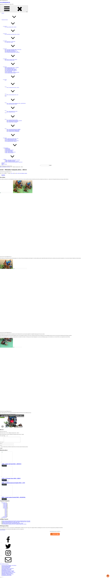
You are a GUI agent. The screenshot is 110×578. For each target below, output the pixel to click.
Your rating (2, 435)
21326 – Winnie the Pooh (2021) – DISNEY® (10, 141)
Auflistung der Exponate (5, 19)
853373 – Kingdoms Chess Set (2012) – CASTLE (13, 87)
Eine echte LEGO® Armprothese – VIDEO (8, 571)
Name (1, 443)
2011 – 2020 (4, 79)
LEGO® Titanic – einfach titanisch (6, 574)
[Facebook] (8, 542)
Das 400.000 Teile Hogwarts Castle (6, 575)
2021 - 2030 (12, 173)
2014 (6, 511)
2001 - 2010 (5, 507)
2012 (6, 509)
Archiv (2, 164)
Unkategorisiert (4, 517)
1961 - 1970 (5, 504)
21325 (18, 173)
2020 (6, 515)
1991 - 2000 (5, 506)
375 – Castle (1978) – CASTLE (9, 42)
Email (1, 445)
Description (3, 174)
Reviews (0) (3, 175)
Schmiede (25, 173)
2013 (6, 510)
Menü (27, 11)
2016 (6, 512)
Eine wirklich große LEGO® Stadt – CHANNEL (8, 572)
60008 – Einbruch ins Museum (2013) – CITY (12, 94)
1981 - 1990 (5, 505)
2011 (5, 80)
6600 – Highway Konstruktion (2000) (9, 60)
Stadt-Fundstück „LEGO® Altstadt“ (7, 569)
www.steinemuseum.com (5, 2)
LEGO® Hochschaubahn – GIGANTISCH (8, 568)
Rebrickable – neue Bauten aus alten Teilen (7, 573)
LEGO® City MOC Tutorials (6, 567)
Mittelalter (22, 173)
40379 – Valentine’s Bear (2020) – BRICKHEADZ (13, 131)
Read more (4, 465)
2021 (16, 173)
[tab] (56, 174)
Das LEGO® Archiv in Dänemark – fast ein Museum (9, 565)
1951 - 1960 (5, 503)
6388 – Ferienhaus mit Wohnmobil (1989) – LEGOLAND (12, 52)
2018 (5, 112)
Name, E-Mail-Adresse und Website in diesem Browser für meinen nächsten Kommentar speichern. (14, 446)
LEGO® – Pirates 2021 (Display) (9, 152)
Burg (20, 173)
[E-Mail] (8, 562)
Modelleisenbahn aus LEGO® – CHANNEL (8, 570)
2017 (6, 513)
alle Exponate (3, 502)
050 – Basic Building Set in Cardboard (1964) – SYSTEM (12, 34)
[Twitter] (8, 549)
